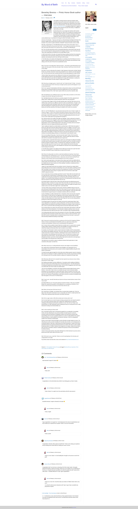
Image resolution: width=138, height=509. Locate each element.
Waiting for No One (92, 109)
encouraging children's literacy (90, 52)
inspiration (73, 347)
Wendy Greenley (47, 378)
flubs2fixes (93, 65)
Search (86, 28)
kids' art (94, 76)
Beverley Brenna (67, 347)
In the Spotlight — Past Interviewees (49, 493)
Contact (87, 3)
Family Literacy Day (88, 65)
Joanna (45, 419)
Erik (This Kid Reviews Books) (89, 64)
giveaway (87, 67)
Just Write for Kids (87, 75)
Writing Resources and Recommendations (69, 6)
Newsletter (79, 3)
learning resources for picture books (89, 80)
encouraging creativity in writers (89, 62)
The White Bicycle (50, 348)
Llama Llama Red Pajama (88, 85)
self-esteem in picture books (90, 101)
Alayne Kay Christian (48, 441)
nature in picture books (89, 90)
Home (62, 3)
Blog (69, 3)
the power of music (89, 107)
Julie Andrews (88, 72)
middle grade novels (88, 86)
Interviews (73, 3)
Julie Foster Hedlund (88, 74)
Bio (65, 3)
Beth (48, 367)
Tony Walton (87, 109)
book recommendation (90, 42)
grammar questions (92, 67)
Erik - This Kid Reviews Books (50, 357)
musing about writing (89, 89)
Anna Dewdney (92, 33)
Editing (83, 3)
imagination (87, 68)
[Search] (95, 4)
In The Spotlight (49, 347)
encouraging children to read (90, 54)
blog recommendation (88, 39)
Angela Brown (47, 398)
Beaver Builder (74, 507)
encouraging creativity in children (90, 58)
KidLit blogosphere (88, 76)
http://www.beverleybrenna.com (72, 339)
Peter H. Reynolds (88, 98)
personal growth (88, 97)
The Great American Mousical (90, 106)
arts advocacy (88, 36)
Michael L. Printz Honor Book (59, 26)
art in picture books (88, 35)
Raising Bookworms (89, 99)
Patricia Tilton (47, 464)
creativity (87, 47)
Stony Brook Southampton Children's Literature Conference (90, 103)
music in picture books (88, 87)
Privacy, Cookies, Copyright (83, 6)
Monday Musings (55, 347)
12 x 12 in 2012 (87, 33)
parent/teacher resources (90, 93)
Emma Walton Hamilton (89, 50)
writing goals (87, 110)
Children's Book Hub (89, 45)
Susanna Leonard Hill (89, 104)
